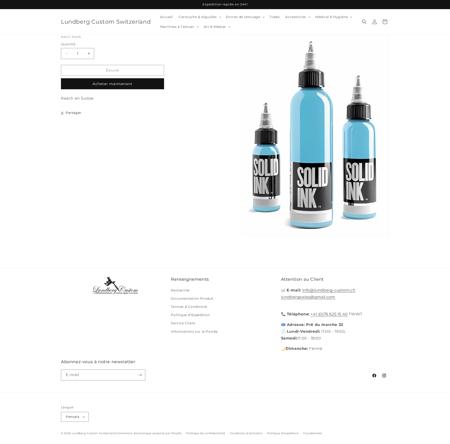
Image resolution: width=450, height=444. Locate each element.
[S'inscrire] (140, 375)
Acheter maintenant (112, 84)
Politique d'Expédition (190, 315)
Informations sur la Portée (194, 331)
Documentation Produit (192, 298)
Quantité (68, 44)
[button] (199, 17)
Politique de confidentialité (205, 433)
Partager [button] (73, 113)
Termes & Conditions (189, 307)
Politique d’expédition (283, 433)
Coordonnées (312, 433)
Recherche (180, 290)
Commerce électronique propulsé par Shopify (149, 433)
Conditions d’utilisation (246, 433)
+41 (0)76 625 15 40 (329, 314)
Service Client (183, 323)
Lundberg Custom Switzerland (94, 433)
